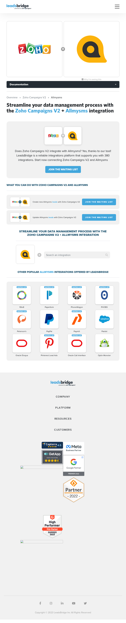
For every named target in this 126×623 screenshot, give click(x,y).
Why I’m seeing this (92, 79)
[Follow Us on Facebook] (40, 603)
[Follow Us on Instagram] (51, 603)
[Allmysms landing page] (91, 49)
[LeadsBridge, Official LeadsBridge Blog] (19, 6)
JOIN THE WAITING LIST (63, 169)
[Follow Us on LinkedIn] (62, 603)
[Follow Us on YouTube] (73, 603)
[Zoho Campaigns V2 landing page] (34, 49)
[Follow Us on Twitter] (85, 603)
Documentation (19, 84)
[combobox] (77, 254)
